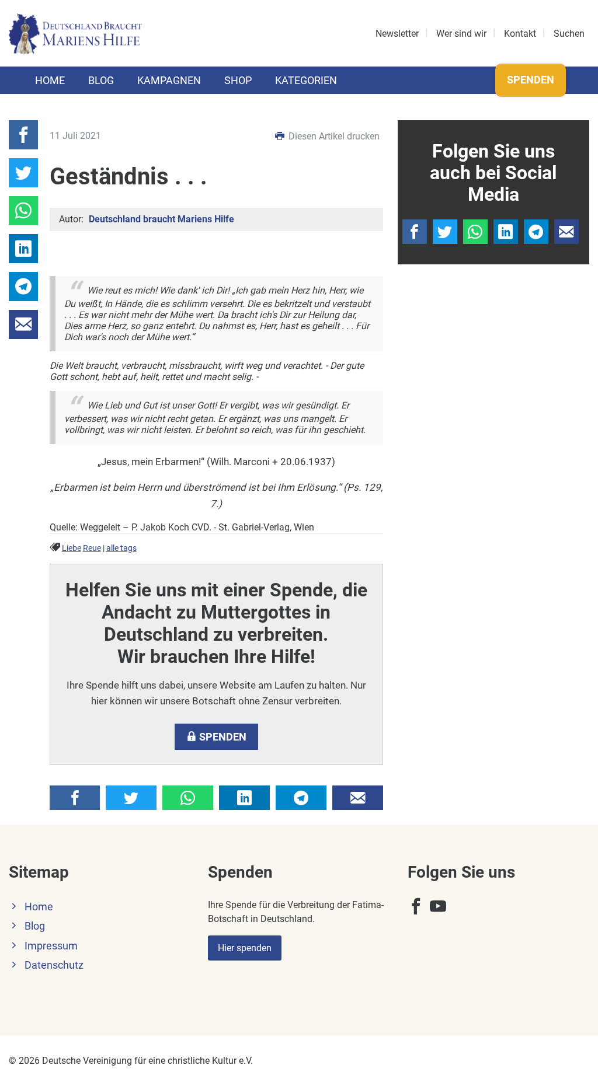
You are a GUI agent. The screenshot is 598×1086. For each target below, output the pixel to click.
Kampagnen (169, 80)
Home (50, 80)
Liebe (71, 548)
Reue (92, 548)
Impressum (51, 946)
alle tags (121, 548)
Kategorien (306, 80)
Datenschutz (54, 965)
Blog (101, 80)
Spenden (530, 80)
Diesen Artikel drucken (333, 136)
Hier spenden (245, 948)
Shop (238, 80)
